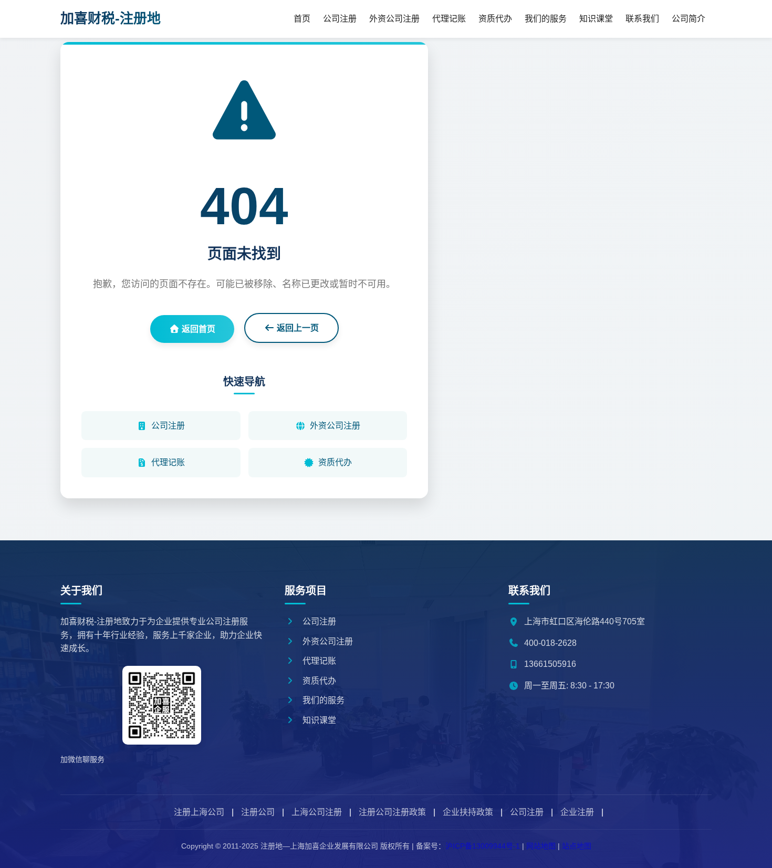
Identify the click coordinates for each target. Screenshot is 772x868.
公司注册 (340, 18)
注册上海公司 (199, 812)
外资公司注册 (394, 18)
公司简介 (688, 18)
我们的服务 (546, 18)
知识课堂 (596, 18)
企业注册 (577, 812)
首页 (302, 18)
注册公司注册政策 (392, 812)
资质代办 (495, 18)
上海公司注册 (316, 812)
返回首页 (197, 329)
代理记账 (449, 18)
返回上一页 (297, 327)
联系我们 (642, 18)
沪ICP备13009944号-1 (482, 846)
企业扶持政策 (468, 812)
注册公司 (258, 812)
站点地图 (576, 846)
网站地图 (541, 846)
